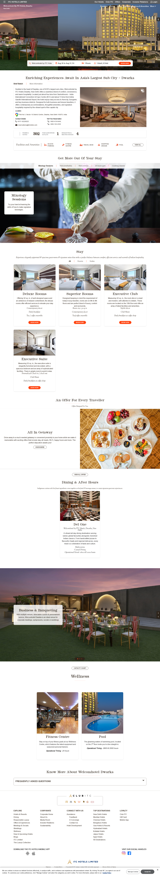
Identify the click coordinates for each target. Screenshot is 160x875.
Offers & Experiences (22, 823)
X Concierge (74, 820)
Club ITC (109, 2)
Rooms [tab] (80, 261)
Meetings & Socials (21, 826)
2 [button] (79, 658)
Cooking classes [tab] (118, 166)
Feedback (73, 817)
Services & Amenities (140, 6)
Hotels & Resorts (20, 814)
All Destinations (99, 840)
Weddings (17, 828)
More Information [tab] (36, 84)
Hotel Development (74, 826)
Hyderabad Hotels (100, 828)
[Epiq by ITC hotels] (75, 802)
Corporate (126, 2)
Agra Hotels (97, 837)
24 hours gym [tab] (100, 166)
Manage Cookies (133, 872)
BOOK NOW (125, 63)
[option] (80, 37)
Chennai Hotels (99, 820)
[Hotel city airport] (40, 63)
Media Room (45, 820)
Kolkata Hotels (99, 831)
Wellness (17, 831)
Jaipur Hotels (98, 834)
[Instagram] (123, 853)
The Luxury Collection (22, 842)
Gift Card (123, 817)
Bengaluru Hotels (100, 823)
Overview (104, 6)
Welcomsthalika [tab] (66, 166)
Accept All (148, 872)
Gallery (127, 6)
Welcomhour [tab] (83, 166)
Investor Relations (140, 2)
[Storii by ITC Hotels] (83, 802)
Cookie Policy (107, 873)
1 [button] (77, 658)
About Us (43, 817)
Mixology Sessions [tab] (45, 166)
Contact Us (73, 823)
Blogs (16, 837)
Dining (112, 6)
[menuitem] (4, 2)
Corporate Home (46, 814)
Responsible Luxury (21, 820)
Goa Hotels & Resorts (101, 826)
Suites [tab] (92, 261)
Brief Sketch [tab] (18, 84)
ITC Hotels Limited (17, 2)
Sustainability (45, 826)
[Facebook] (129, 853)
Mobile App (124, 820)
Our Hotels (99, 2)
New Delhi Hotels (100, 814)
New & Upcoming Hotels (23, 834)
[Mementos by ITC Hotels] (70, 802)
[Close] (157, 869)
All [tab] (70, 261)
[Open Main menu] (4, 2)
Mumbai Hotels (99, 817)
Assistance (71, 814)
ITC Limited (18, 840)
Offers (117, 2)
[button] (158, 39)
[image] (57, 713)
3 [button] (81, 658)
